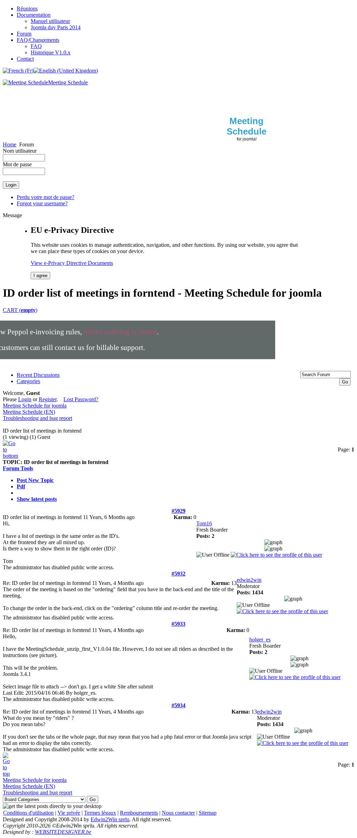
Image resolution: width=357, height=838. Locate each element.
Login (24, 399)
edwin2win (249, 580)
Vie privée (69, 813)
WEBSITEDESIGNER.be (63, 832)
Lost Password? (80, 399)
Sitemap (208, 813)
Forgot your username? (42, 203)
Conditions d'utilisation (28, 813)
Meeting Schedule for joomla (35, 406)
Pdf (21, 486)
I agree (40, 275)
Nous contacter (178, 813)
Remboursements (139, 813)
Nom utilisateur (20, 151)
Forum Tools (18, 468)
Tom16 (204, 523)
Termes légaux (100, 813)
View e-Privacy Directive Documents (72, 263)
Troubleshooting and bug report (37, 418)
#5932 (178, 574)
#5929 (178, 511)
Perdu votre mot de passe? (45, 197)
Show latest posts (37, 499)
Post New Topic (35, 480)
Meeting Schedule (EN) (29, 412)
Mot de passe (17, 164)
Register (47, 399)
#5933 (178, 624)
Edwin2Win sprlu (110, 819)
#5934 (178, 705)
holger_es (260, 639)
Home (9, 144)
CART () (20, 310)
